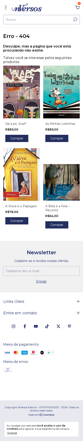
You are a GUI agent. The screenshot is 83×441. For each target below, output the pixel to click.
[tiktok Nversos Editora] (47, 326)
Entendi (12, 432)
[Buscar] (75, 19)
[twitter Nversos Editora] (58, 326)
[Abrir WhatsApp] (71, 430)
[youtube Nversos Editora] (36, 326)
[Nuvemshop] (41, 415)
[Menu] (6, 7)
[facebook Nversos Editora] (25, 326)
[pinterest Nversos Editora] (69, 326)
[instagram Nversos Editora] (13, 326)
